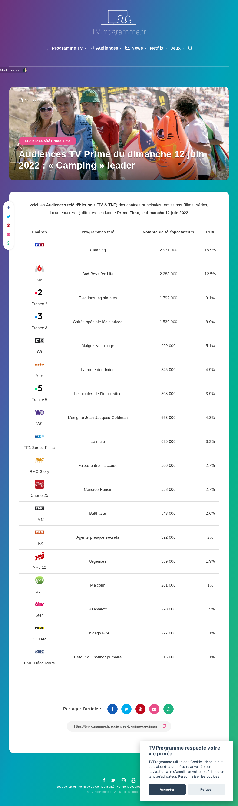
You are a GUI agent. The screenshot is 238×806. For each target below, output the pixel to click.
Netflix (157, 48)
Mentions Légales (128, 786)
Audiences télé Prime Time (47, 141)
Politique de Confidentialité (96, 786)
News (136, 48)
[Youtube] (133, 780)
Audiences (106, 48)
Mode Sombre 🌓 (13, 70)
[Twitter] (113, 780)
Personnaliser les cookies (199, 776)
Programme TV (66, 48)
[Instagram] (124, 780)
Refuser (206, 789)
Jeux (176, 48)
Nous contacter (66, 786)
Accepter (167, 789)
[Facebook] (104, 780)
